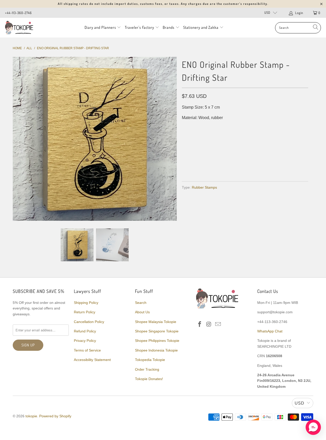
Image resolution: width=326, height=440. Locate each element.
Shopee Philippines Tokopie (157, 341)
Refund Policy (85, 331)
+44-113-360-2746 (18, 13)
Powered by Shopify (55, 416)
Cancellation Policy (89, 322)
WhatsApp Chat (269, 331)
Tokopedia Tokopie (150, 360)
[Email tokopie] (218, 324)
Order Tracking (147, 369)
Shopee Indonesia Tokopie (156, 350)
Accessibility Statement (92, 360)
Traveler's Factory (140, 27)
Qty (185, 128)
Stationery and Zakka (201, 27)
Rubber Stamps (204, 187)
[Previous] (17, 139)
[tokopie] (19, 27)
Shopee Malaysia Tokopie (155, 322)
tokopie (31, 416)
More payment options (276, 165)
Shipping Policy (86, 303)
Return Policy (84, 312)
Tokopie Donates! (149, 379)
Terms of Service (87, 350)
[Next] (172, 139)
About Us (142, 312)
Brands (168, 27)
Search (140, 303)
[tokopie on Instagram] (209, 324)
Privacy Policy (85, 341)
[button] (313, 427)
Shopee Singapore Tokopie (157, 331)
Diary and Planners (100, 27)
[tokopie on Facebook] (200, 324)
